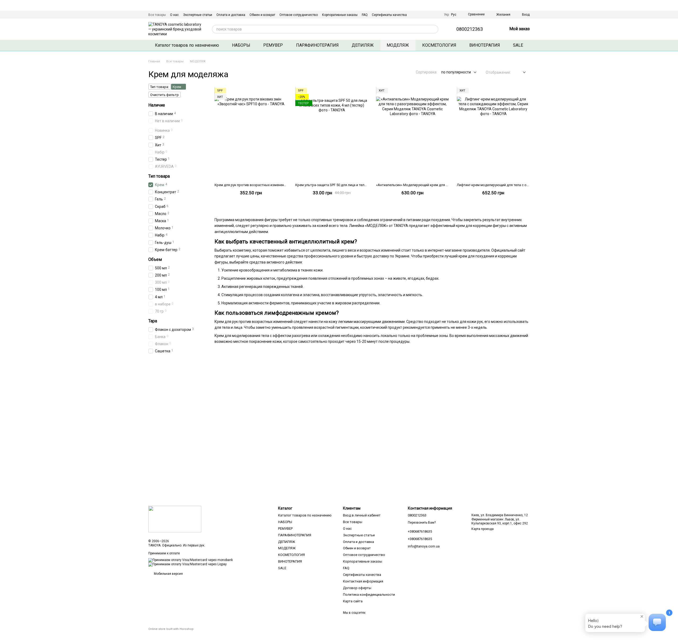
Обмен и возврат (262, 15)
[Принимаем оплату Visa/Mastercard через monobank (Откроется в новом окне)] (190, 560)
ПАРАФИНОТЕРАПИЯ (317, 45)
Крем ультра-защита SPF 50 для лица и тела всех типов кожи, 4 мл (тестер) (356, 185)
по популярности (456, 72)
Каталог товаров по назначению (187, 45)
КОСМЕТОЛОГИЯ (439, 45)
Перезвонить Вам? (422, 522)
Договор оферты (357, 588)
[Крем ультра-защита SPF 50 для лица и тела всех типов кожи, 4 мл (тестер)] (331, 133)
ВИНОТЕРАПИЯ (484, 45)
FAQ (365, 15)
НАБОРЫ (241, 45)
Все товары (157, 15)
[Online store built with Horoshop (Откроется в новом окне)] (171, 634)
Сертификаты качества (389, 15)
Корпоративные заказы (340, 15)
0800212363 (469, 29)
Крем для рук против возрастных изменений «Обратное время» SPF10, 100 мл (278, 185)
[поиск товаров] (434, 29)
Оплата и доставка (230, 15)
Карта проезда (482, 529)
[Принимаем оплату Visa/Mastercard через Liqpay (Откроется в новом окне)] (187, 564)
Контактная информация (363, 581)
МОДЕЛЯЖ (398, 45)
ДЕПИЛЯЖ (363, 45)
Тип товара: (159, 87)
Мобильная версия (168, 574)
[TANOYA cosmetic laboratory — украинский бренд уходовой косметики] (174, 519)
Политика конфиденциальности (369, 595)
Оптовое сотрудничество (298, 15)
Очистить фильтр (164, 95)
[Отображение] (520, 72)
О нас (174, 15)
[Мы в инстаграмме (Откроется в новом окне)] (435, 14)
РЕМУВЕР (273, 45)
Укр (446, 14)
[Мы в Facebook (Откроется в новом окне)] (429, 14)
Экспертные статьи (197, 15)
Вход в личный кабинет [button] (362, 515)
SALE (518, 45)
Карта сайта (353, 601)
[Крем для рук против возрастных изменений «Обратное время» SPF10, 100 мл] (251, 133)
